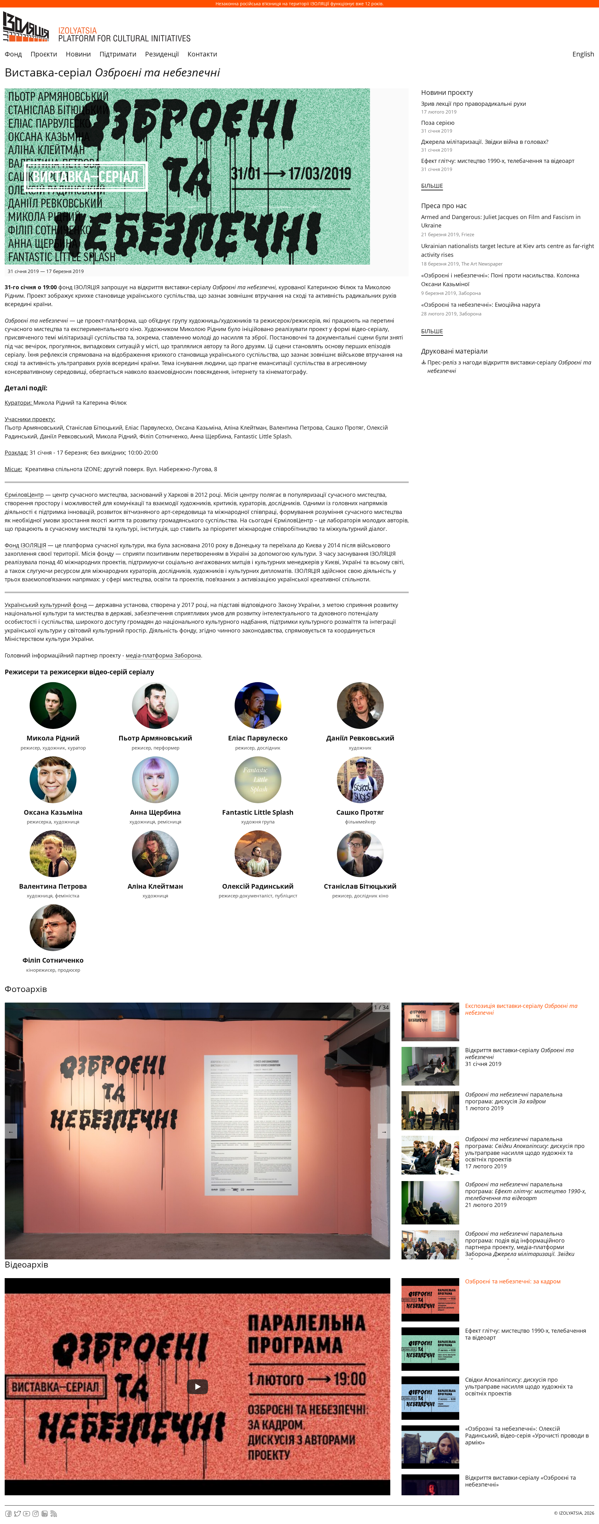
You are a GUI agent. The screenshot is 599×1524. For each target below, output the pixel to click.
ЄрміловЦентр (24, 494)
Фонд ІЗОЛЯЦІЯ (25, 545)
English (583, 54)
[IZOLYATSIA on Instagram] (35, 1516)
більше (432, 185)
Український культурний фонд (46, 604)
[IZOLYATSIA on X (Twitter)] (17, 1516)
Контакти (202, 54)
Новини (78, 54)
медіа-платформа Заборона (163, 655)
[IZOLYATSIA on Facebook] (8, 1516)
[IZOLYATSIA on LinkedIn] (44, 1516)
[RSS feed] (53, 1516)
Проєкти (44, 54)
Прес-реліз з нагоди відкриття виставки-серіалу (509, 366)
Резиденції (162, 54)
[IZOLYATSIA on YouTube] (26, 1516)
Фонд (13, 54)
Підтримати (118, 54)
